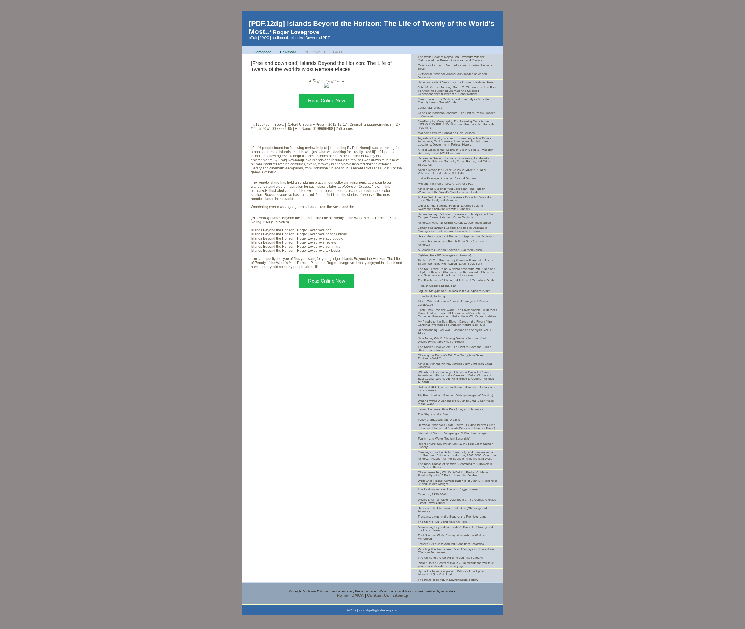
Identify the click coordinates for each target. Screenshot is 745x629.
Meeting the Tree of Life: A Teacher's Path (446, 183)
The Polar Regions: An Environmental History (448, 579)
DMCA (357, 595)
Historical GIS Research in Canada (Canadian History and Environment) (456, 388)
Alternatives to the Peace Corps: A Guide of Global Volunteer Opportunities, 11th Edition (452, 171)
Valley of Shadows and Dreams (439, 419)
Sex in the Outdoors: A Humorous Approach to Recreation (456, 236)
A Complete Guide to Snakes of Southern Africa (450, 249)
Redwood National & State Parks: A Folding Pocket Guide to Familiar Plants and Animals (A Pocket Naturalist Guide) (456, 426)
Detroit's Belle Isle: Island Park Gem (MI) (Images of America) (452, 509)
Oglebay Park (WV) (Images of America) (444, 255)
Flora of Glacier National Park (437, 285)
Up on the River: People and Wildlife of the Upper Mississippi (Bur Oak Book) (451, 573)
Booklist (269, 164)
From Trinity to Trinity (432, 296)
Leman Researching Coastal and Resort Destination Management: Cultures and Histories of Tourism (453, 229)
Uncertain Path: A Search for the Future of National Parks (456, 82)
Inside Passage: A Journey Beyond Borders (447, 178)
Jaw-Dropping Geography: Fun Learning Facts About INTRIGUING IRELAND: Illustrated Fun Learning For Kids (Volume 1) (456, 124)
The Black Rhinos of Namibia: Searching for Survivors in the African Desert (455, 465)
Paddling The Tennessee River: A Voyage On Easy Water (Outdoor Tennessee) (456, 551)
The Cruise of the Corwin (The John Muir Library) (450, 557)
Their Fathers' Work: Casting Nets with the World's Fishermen (451, 537)
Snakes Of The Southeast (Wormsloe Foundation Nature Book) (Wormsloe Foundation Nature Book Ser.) (456, 262)
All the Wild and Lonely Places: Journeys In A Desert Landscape (453, 303)
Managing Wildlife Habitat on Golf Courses (446, 132)
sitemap (400, 595)
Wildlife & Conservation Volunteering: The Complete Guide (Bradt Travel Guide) (457, 501)
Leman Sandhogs (430, 107)
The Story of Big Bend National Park (442, 521)
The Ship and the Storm (434, 414)
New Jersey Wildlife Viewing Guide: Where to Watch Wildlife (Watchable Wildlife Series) (452, 340)
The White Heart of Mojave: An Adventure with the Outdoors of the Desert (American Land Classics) (451, 58)
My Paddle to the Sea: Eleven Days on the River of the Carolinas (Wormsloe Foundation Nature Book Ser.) (455, 323)
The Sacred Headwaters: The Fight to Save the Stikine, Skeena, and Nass (455, 348)
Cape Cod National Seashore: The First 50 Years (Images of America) (456, 114)
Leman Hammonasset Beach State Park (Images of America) (452, 243)
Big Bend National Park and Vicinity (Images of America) (455, 395)
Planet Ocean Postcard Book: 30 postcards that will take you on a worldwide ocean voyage (456, 564)
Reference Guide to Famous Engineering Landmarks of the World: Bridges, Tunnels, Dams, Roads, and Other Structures (455, 161)
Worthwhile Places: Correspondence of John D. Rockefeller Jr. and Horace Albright (457, 482)
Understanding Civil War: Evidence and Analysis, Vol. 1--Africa (455, 331)
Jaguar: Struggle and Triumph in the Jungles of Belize (454, 291)
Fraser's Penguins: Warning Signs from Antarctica (451, 543)
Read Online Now (326, 100)
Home (342, 595)
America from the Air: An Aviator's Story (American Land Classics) (455, 365)
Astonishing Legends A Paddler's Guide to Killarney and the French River (455, 528)
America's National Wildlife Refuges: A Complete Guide (454, 222)
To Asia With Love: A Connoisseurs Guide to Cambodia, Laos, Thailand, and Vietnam (455, 199)
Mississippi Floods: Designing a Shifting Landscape (452, 433)
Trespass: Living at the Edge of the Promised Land (452, 516)
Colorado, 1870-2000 (432, 494)
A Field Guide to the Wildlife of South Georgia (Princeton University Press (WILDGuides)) (456, 151)
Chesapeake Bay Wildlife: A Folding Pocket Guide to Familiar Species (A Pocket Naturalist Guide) (453, 474)
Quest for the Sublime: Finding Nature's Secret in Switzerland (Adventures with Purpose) (451, 207)
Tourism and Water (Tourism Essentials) (444, 438)
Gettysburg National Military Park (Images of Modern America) (453, 75)
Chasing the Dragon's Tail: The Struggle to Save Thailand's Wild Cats (450, 357)
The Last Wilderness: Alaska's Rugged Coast (448, 489)
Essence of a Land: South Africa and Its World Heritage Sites (455, 67)
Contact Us (378, 595)
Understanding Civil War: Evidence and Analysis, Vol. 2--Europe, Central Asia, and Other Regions (455, 215)
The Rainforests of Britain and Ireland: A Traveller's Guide (456, 280)
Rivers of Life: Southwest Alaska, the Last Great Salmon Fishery (455, 445)
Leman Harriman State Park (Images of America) (450, 409)
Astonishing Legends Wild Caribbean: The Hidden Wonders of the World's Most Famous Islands (451, 190)
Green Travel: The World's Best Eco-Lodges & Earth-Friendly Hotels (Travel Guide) (453, 101)
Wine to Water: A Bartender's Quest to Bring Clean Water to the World (456, 402)
